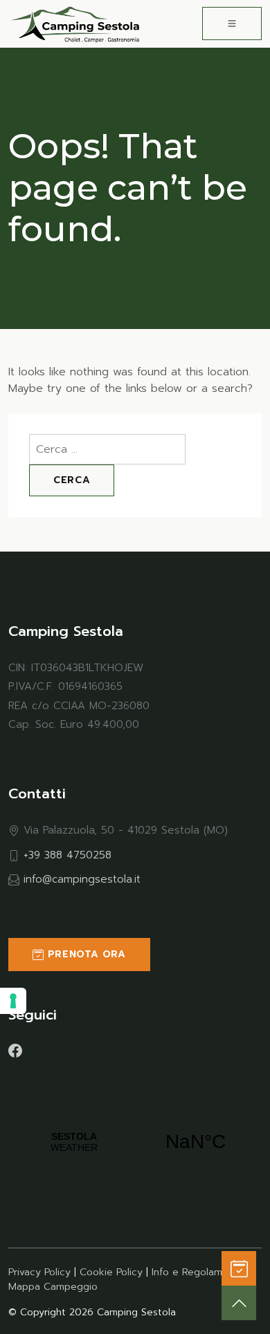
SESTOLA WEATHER (135, 1142)
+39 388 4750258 (67, 855)
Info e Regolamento (198, 1272)
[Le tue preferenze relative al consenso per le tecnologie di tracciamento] (13, 1001)
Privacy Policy (39, 1272)
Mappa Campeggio (53, 1286)
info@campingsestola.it (82, 879)
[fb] (15, 1050)
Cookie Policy (111, 1272)
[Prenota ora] (239, 1268)
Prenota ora (85, 954)
